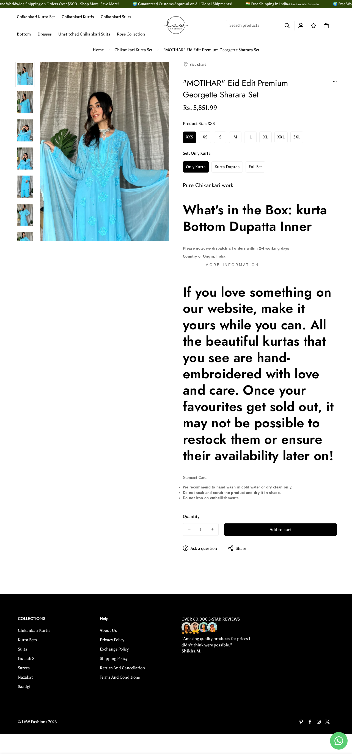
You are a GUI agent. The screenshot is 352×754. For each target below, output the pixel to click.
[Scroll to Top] (341, 724)
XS (205, 137)
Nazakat (25, 677)
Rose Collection (131, 34)
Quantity (191, 516)
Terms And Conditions (120, 677)
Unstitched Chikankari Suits (84, 34)
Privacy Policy (112, 639)
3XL (296, 137)
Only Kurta (196, 166)
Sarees (24, 667)
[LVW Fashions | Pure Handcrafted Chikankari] (176, 25)
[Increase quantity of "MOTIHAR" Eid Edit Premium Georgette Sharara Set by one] (212, 529)
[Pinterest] (301, 722)
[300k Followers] (310, 722)
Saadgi (24, 686)
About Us (108, 630)
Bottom (24, 34)
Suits (22, 649)
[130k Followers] (318, 722)
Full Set (255, 166)
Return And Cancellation (122, 667)
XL (265, 137)
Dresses (44, 34)
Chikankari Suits (116, 16)
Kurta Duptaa (227, 166)
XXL (281, 137)
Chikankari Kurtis (78, 16)
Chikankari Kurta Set (36, 16)
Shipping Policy (114, 658)
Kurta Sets (27, 639)
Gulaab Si (26, 658)
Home (98, 49)
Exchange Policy (114, 649)
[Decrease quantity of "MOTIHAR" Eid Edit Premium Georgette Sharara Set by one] (189, 529)
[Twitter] (327, 722)
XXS (189, 137)
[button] (194, 64)
